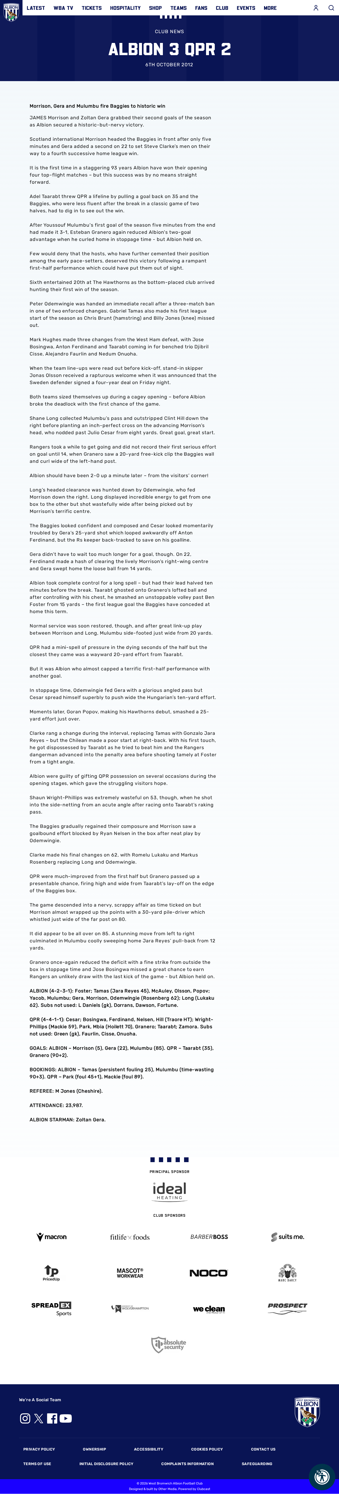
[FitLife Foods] (130, 1237)
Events (246, 8)
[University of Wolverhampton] (130, 1309)
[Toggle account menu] (316, 7)
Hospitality (125, 8)
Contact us (263, 1449)
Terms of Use (37, 1464)
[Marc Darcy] (288, 1273)
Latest (36, 8)
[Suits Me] (288, 1237)
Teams (178, 8)
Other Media (167, 1489)
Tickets (92, 8)
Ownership (94, 1449)
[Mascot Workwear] (130, 1273)
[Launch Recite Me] (322, 1477)
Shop (155, 8)
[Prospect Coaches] (288, 1309)
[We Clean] (209, 1309)
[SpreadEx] (51, 1309)
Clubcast (203, 1489)
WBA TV (63, 8)
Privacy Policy (39, 1449)
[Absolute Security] (169, 1345)
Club (222, 8)
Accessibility (148, 1449)
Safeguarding (257, 1464)
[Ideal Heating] (169, 1192)
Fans (201, 8)
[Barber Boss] (209, 1237)
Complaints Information (187, 1464)
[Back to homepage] (11, 11)
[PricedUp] (51, 1273)
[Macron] (51, 1237)
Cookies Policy (207, 1449)
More (270, 8)
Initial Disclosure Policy (106, 1464)
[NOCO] (209, 1273)
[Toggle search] (331, 7)
